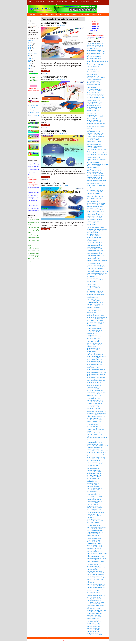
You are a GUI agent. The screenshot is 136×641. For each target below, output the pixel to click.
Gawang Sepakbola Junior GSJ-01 (95, 206)
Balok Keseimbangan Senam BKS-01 (95, 512)
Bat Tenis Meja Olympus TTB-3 (94, 611)
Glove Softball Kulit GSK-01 (93, 341)
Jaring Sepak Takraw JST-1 (93, 325)
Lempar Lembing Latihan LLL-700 (94, 362)
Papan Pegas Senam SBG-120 (94, 598)
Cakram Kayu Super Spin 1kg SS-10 (95, 268)
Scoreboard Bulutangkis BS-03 (94, 564)
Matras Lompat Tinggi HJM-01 (53, 183)
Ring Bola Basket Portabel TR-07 (94, 242)
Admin (54, 25)
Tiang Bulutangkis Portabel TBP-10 (95, 190)
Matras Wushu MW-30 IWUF (93, 541)
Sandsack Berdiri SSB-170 (93, 537)
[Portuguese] (33, 26)
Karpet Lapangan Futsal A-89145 (94, 555)
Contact (57, 638)
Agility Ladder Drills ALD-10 (93, 489)
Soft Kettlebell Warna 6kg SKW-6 (94, 217)
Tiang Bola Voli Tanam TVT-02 (94, 475)
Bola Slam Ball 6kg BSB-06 (93, 281)
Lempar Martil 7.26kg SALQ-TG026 (95, 196)
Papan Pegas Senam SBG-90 (94, 600)
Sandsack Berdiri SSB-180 (93, 226)
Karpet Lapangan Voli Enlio (93, 559)
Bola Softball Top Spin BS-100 (94, 550)
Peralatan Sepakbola (55, 4)
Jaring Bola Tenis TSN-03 (93, 130)
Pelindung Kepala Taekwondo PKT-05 (95, 211)
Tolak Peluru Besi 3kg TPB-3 (93, 631)
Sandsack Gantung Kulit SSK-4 (94, 258)
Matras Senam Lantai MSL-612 (94, 105)
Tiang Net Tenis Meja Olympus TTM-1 (95, 507)
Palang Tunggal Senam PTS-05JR (95, 115)
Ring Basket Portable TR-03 (93, 432)
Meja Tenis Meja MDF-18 (92, 349)
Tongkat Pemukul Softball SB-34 (94, 545)
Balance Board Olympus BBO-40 (94, 213)
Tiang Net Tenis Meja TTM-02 (93, 478)
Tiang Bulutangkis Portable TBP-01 (95, 46)
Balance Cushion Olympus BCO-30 (95, 214)
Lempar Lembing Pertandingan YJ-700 (96, 379)
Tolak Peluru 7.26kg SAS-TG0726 (94, 195)
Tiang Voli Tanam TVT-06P (93, 118)
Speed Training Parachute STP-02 (94, 496)
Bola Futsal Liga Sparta (92, 333)
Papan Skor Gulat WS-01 (92, 569)
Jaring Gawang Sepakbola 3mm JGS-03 (96, 610)
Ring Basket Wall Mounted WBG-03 (95, 551)
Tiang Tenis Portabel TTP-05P (94, 71)
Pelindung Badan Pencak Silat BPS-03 (96, 185)
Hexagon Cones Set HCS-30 (93, 408)
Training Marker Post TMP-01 (93, 597)
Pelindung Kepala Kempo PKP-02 (94, 330)
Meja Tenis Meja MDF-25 (92, 208)
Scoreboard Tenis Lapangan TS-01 (95, 620)
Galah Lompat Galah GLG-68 (93, 110)
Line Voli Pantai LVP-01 (92, 481)
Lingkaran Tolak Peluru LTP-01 (94, 344)
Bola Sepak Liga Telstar (92, 335)
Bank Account (63, 638)
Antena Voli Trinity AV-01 (92, 484)
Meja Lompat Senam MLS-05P (94, 50)
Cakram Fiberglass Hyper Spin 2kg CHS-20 (97, 270)
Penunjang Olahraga (39, 1)
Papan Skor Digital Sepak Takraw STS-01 (96, 577)
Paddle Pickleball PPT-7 (92, 86)
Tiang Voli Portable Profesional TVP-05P (96, 77)
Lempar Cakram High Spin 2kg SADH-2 (96, 315)
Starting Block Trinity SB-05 (93, 504)
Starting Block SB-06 (91, 299)
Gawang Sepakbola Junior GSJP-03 (95, 227)
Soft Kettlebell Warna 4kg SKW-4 (94, 219)
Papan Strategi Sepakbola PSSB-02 (95, 400)
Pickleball (30, 57)
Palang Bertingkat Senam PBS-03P (95, 302)
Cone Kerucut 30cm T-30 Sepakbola (95, 602)
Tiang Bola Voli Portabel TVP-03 (94, 232)
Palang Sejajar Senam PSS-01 (94, 515)
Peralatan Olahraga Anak (84, 14)
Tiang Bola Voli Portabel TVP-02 (94, 460)
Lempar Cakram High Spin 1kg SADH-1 (96, 318)
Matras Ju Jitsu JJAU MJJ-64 (94, 172)
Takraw (29, 63)
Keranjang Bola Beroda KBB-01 (94, 471)
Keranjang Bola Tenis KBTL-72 (94, 141)
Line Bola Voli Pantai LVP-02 (93, 84)
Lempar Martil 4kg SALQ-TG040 (94, 200)
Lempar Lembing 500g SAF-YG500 (95, 191)
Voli (29, 68)
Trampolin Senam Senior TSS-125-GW (96, 203)
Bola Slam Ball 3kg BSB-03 (93, 286)
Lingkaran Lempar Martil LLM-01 (94, 343)
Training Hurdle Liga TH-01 (93, 522)
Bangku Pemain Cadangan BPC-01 (95, 563)
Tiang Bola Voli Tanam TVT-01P (94, 476)
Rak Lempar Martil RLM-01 (93, 465)
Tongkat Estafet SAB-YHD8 (93, 201)
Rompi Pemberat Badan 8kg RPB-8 (95, 252)
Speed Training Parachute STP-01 (94, 498)
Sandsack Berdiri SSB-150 (93, 535)
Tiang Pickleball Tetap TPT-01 (93, 74)
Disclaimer (83, 638)
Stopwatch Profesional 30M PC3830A (95, 607)
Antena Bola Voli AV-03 (92, 517)
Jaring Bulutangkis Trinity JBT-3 (94, 314)
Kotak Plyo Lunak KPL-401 (93, 99)
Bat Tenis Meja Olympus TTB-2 (94, 428)
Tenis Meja (30, 66)
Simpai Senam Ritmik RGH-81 (94, 310)
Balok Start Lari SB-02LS (92, 511)
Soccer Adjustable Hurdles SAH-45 (95, 532)
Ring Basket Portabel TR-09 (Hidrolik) (95, 136)
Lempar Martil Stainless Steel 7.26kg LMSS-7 (97, 450)
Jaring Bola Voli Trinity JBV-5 (93, 300)
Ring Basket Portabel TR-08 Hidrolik (95, 134)
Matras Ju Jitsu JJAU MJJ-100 (94, 170)
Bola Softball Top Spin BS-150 (94, 548)
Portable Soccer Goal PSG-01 (94, 499)
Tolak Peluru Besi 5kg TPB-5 (93, 628)
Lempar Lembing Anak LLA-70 (94, 107)
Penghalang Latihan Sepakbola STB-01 (96, 595)
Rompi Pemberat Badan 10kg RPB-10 (95, 255)
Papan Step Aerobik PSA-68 (93, 305)
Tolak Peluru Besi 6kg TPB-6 (93, 626)
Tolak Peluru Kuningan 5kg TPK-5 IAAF (96, 568)
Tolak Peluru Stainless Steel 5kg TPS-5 (96, 587)
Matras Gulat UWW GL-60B (93, 338)
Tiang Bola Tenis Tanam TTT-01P (94, 463)
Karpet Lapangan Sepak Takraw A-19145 (96, 558)
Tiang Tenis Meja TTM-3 (92, 278)
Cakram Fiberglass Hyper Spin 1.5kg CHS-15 (97, 271)
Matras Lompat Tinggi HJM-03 (53, 131)
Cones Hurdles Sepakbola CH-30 (94, 528)
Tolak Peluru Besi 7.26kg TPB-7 (94, 625)
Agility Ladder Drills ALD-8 (93, 405)
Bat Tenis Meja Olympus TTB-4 (94, 426)
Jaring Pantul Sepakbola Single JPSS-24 (96, 353)
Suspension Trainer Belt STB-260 (94, 403)
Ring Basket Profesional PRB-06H (95, 64)
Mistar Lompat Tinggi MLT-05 (93, 165)
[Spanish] (37, 26)
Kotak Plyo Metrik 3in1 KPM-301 (94, 102)
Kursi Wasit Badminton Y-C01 (93, 103)
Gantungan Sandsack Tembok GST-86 (96, 296)
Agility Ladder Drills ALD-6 (93, 491)
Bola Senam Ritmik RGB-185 (93, 307)
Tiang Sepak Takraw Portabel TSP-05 (95, 175)
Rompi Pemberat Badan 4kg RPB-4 (95, 245)
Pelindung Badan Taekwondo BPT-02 (95, 328)
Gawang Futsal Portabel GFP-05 (94, 292)
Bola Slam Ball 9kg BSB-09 (93, 221)
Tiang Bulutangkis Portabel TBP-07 (95, 274)
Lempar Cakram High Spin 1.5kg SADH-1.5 (97, 317)
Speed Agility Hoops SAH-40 (93, 387)
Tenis (29, 65)
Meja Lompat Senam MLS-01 (93, 519)
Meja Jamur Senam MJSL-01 (93, 162)
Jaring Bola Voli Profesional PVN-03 (95, 613)
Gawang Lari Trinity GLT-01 (93, 312)
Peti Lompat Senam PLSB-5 (93, 100)
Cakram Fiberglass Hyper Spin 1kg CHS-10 (97, 273)
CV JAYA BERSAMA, (44, 640)
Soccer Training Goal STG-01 (93, 494)
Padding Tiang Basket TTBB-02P (94, 146)
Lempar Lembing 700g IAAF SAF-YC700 (96, 372)
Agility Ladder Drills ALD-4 (93, 406)
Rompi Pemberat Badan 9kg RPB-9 (95, 253)
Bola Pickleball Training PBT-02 (94, 90)
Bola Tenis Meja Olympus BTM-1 (94, 540)
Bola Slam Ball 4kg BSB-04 (93, 284)
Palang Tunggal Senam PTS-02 (94, 336)
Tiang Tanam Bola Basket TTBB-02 (95, 183)
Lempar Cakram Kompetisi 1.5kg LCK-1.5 (96, 384)
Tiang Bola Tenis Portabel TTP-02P (95, 320)
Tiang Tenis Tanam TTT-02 (93, 138)
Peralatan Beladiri (85, 1)
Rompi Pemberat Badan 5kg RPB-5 (95, 247)
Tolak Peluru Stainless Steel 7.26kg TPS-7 (96, 589)
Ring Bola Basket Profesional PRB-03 (95, 239)
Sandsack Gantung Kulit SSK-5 (94, 257)
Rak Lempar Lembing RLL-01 (93, 468)
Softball (29, 61)
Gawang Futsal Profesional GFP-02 (95, 45)
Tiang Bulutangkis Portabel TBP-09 (95, 198)
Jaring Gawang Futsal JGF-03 (94, 506)
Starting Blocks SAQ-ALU (93, 367)
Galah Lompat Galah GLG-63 (93, 112)
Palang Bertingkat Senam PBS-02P (95, 444)
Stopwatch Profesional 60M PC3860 (95, 605)
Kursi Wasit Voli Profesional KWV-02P (95, 116)
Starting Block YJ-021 (92, 147)
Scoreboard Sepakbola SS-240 (94, 421)
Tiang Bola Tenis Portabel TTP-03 (94, 234)
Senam (29, 58)
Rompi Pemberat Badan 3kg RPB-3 (95, 244)
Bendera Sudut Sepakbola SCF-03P (95, 401)
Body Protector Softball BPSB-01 (94, 488)
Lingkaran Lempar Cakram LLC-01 (95, 436)
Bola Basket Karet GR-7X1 (93, 167)
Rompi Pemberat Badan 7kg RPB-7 (95, 250)
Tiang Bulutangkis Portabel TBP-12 (95, 209)
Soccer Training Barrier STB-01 (94, 509)
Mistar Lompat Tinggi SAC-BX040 (94, 323)
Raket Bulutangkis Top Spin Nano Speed (96, 392)
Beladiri (29, 47)
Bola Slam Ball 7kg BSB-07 (93, 224)
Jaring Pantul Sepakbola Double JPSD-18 (96, 356)
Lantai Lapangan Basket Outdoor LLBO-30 (96, 413)
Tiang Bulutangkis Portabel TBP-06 (95, 291)
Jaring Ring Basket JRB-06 (93, 235)
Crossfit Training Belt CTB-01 (93, 398)
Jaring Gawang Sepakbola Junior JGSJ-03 (97, 229)
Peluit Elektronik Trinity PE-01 (93, 603)
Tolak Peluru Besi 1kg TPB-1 (93, 357)
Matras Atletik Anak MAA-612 (93, 82)
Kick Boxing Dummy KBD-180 (94, 525)
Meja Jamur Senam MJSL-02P (94, 56)
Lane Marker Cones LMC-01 (93, 533)
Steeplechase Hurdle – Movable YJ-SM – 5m (97, 152)
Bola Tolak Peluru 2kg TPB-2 (93, 623)
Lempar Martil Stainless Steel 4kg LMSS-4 (96, 458)
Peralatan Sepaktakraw (33, 14)
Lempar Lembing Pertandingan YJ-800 (96, 380)
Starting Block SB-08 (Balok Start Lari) (95, 95)
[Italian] (32, 26)
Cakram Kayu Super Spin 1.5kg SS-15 (96, 266)
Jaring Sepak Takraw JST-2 (93, 351)
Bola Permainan (31, 48)
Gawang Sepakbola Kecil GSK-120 (95, 520)
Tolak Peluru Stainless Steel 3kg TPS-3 (96, 584)
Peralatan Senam (43, 4)
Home (29, 1)
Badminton (30, 44)
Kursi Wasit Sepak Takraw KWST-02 (95, 574)
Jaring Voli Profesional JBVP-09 (94, 120)
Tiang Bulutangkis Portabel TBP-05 (95, 397)
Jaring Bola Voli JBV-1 (92, 240)
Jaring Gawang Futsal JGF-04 (94, 633)
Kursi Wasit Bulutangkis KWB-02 (94, 576)
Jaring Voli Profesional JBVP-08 (94, 121)
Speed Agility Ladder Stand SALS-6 (95, 501)
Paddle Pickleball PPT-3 (92, 87)
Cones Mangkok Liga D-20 (93, 388)
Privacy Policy (89, 638)
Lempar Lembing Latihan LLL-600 (94, 361)
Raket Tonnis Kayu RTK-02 (93, 297)
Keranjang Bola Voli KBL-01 (93, 449)
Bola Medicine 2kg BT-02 (92, 69)
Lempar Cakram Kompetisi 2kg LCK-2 (95, 382)
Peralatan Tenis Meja (64, 14)
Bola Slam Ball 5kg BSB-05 (93, 283)
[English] (28, 26)
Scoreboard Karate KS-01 (93, 618)
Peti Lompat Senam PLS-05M (94, 156)
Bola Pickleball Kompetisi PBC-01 (94, 89)
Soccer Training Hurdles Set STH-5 (95, 530)
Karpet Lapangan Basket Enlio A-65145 (96, 561)
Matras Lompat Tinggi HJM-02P (54, 23)
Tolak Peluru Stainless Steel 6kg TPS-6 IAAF (97, 553)
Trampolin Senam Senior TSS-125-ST (95, 94)
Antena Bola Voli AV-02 (92, 582)
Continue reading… (45, 70)
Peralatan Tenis (54, 14)
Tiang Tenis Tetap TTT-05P (93, 81)
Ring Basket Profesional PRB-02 (94, 79)
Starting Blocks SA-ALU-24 (93, 66)
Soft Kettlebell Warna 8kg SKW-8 (94, 216)
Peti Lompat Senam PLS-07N (93, 157)
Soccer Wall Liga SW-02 (92, 514)
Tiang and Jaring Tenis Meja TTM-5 (95, 390)
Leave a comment (61, 25)
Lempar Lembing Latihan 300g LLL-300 (96, 51)
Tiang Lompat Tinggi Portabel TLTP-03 (95, 322)
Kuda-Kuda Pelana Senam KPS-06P (95, 304)
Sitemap (77, 638)
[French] (30, 26)
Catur (29, 50)
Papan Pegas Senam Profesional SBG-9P (96, 527)
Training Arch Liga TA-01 (92, 524)
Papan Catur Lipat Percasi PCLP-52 (95, 173)
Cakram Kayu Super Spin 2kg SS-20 (95, 265)
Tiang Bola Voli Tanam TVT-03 (94, 418)
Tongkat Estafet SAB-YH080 (93, 393)
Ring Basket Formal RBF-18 (93, 581)
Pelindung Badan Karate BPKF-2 (94, 327)
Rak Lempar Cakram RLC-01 (93, 470)
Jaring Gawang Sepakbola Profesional (95, 230)
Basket (29, 45)
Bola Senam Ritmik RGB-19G (94, 143)
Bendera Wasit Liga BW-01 (93, 486)
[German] (31, 26)
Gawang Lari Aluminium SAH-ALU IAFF (96, 366)
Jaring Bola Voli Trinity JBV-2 (93, 348)
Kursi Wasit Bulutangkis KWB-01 (94, 178)
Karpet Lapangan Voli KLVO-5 (94, 414)
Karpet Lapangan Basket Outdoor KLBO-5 (96, 416)
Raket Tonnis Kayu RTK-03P (93, 263)
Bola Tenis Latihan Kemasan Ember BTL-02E (97, 164)
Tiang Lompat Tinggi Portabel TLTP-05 (95, 592)
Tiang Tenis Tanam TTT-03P (93, 131)
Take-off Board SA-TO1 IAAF (93, 331)
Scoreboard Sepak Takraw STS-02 (95, 579)
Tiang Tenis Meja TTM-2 (92, 276)
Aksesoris (30, 40)
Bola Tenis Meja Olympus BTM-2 (94, 538)
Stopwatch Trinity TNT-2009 (93, 608)
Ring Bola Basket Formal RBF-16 (94, 55)
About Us (53, 638)
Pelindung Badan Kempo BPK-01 (94, 423)
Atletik (46, 73)
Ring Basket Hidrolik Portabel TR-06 (95, 133)
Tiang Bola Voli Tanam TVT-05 (94, 144)
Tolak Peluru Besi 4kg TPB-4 (93, 629)
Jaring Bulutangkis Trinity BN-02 (94, 634)
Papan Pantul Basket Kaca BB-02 (94, 419)
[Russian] (35, 26)
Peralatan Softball (44, 14)
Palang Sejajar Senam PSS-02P (94, 447)
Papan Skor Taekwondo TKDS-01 (94, 571)
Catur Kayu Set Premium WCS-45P (95, 68)
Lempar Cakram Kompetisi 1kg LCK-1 (95, 385)
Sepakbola (30, 60)
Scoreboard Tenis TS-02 (92, 346)
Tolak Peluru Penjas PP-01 (93, 590)
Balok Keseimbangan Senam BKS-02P (96, 462)
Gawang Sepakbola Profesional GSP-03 (96, 43)
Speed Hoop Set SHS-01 (92, 502)
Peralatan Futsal (96, 1)
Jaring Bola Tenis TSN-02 (93, 139)
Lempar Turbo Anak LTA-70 (93, 92)
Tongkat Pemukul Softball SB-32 (94, 546)
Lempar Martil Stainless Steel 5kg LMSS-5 (96, 457)
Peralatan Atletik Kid (96, 14)
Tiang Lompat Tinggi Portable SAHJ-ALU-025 (97, 445)
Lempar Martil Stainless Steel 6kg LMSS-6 (96, 452)
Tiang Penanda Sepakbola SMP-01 (95, 594)
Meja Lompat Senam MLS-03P (94, 473)
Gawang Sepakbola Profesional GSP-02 (96, 169)
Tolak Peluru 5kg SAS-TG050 (93, 193)
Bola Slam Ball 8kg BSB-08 (93, 222)
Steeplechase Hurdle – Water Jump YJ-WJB (97, 154)
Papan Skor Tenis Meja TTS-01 (94, 616)
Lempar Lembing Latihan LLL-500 (94, 359)
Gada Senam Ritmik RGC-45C (94, 309)
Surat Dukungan (71, 638)
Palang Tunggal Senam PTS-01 (94, 480)
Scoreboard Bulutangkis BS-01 (94, 621)
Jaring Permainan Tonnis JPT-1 (94, 237)
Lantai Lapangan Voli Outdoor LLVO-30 (96, 410)
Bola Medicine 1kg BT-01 (92, 48)
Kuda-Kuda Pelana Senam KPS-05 (95, 354)
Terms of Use (46, 638)
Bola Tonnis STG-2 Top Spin (93, 340)
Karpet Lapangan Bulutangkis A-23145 (95, 556)
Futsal (29, 52)
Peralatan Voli (74, 14)
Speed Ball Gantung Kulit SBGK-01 (95, 493)
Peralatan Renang (32, 4)
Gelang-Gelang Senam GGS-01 (94, 395)
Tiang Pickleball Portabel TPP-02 (94, 73)
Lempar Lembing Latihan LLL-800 (94, 364)
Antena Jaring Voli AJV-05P (93, 76)
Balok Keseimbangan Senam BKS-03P (96, 97)
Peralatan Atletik (50, 1)
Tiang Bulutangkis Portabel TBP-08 (95, 279)
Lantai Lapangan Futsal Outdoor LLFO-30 (96, 411)
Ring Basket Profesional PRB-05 (94, 177)
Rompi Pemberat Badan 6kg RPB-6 (95, 248)
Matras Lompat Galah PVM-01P (54, 77)
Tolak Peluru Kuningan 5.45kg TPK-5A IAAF (97, 441)
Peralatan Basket (74, 1)
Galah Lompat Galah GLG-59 (93, 113)
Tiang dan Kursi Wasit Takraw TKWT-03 (96, 204)
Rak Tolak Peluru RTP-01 (93, 467)
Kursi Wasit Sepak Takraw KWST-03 (95, 572)
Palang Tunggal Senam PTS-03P (94, 442)
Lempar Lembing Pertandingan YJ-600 (96, 377)
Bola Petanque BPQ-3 (92, 108)
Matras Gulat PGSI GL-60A (93, 615)
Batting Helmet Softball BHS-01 (94, 543)
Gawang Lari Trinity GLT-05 (93, 483)
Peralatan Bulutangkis (62, 1)
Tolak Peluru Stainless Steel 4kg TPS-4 (96, 585)
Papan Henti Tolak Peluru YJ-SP (94, 434)
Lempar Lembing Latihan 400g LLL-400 (96, 53)
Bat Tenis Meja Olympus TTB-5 (94, 424)
